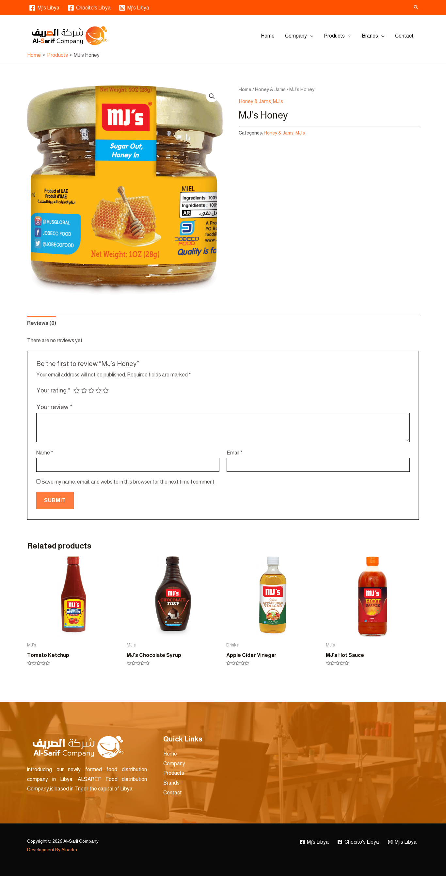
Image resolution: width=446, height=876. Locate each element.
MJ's (278, 101)
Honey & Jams (270, 89)
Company (296, 36)
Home (268, 36)
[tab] (41, 323)
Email (235, 452)
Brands (370, 36)
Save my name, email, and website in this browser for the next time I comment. (128, 482)
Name (44, 452)
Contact (404, 36)
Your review (54, 407)
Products (334, 36)
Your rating (53, 390)
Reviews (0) (41, 323)
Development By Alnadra (52, 849)
